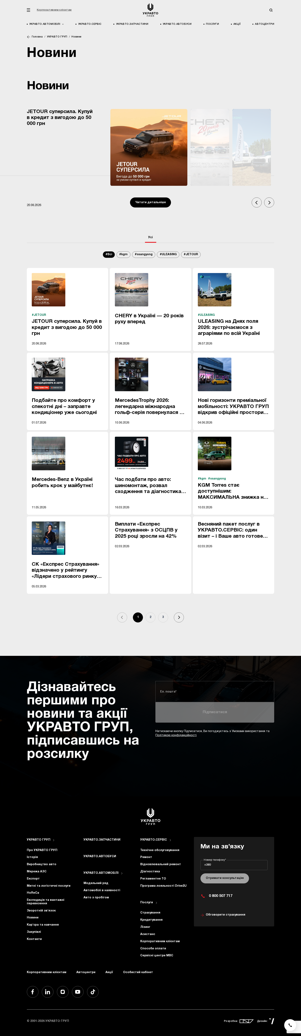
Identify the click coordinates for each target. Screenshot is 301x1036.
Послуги (212, 24)
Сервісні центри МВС (156, 955)
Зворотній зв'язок (41, 910)
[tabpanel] (150, 441)
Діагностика (150, 871)
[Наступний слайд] (269, 202)
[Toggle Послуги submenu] (156, 903)
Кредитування (151, 920)
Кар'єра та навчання (43, 925)
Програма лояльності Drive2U (163, 886)
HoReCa (33, 893)
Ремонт (146, 857)
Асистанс (147, 934)
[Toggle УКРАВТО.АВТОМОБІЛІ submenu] (121, 873)
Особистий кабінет (138, 972)
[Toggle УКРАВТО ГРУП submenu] (53, 840)
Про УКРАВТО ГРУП (42, 850)
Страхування (150, 912)
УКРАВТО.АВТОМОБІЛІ (101, 873)
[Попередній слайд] (257, 202)
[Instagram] (63, 992)
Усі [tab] (150, 237)
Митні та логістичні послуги (48, 886)
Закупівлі (34, 932)
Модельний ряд (96, 883)
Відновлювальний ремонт (160, 864)
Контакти (34, 939)
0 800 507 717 (220, 896)
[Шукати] (271, 10)
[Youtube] (78, 992)
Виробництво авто (41, 864)
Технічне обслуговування (159, 850)
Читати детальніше (150, 202)
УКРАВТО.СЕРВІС (90, 24)
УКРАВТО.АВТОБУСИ (177, 24)
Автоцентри (264, 24)
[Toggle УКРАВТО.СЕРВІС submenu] (170, 840)
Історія (32, 857)
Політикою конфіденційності (176, 735)
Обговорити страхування (225, 915)
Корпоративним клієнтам (54, 10)
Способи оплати (153, 948)
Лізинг (145, 927)
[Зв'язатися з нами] (290, 1025)
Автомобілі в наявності (102, 890)
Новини (32, 917)
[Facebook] (32, 992)
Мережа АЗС (36, 871)
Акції (237, 24)
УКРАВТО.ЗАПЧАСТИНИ (132, 24)
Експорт (33, 878)
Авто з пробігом (96, 897)
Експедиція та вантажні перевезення (45, 902)
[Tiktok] (93, 992)
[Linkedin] (47, 992)
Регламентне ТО (153, 878)
